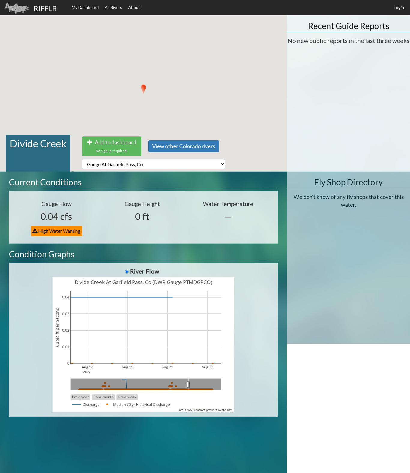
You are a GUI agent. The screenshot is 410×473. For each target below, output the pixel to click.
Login (399, 7)
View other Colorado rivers (183, 146)
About (134, 7)
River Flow (144, 271)
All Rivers (113, 7)
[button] (143, 89)
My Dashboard (85, 7)
